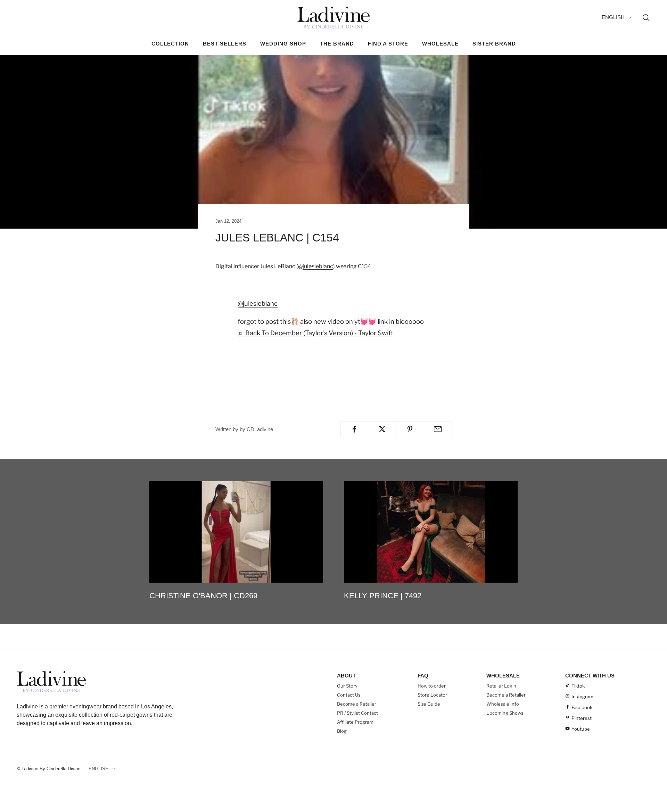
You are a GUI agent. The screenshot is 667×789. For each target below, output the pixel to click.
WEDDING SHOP (283, 44)
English (613, 17)
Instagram (582, 696)
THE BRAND (337, 44)
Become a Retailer (356, 704)
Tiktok (578, 686)
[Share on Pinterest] (410, 429)
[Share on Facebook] (354, 429)
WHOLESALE (440, 44)
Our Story (347, 686)
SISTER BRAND (494, 44)
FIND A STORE (388, 44)
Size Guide (429, 704)
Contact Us (349, 695)
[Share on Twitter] (382, 429)
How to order (432, 686)
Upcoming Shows (505, 713)
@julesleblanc (258, 303)
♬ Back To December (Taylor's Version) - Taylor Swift (315, 333)
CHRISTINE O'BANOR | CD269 (203, 595)
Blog (342, 731)
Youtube (580, 729)
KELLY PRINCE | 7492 (382, 595)
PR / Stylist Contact (357, 713)
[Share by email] (438, 429)
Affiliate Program (355, 722)
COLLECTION (170, 44)
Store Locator (432, 695)
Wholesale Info (502, 704)
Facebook (581, 707)
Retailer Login (501, 686)
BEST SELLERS (224, 44)
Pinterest (581, 718)
